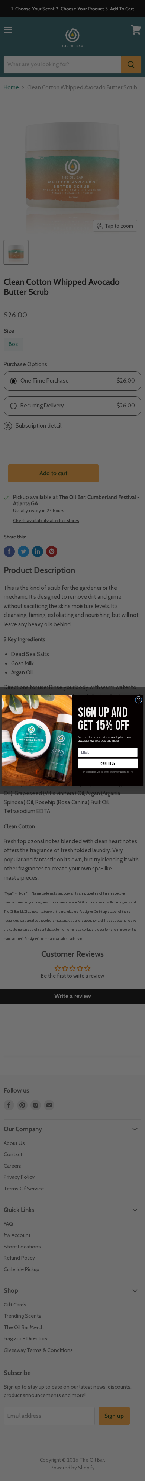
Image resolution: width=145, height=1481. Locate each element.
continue (107, 763)
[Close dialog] (138, 700)
